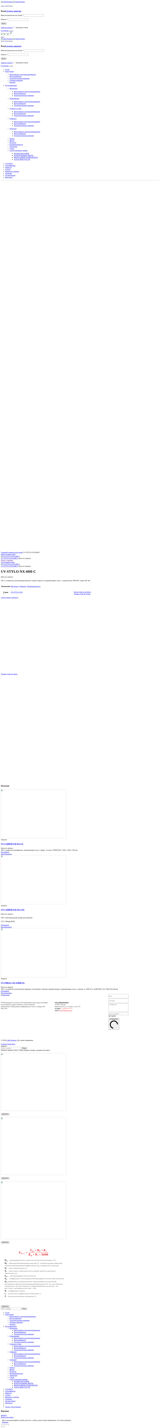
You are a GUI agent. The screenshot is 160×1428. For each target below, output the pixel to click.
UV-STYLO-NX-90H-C (10, 566)
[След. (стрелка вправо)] (4, 1426)
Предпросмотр (6, 854)
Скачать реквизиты (8, 1044)
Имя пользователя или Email (12, 15)
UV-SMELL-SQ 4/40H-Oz (12, 983)
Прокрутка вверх (7, 1417)
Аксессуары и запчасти (82, 592)
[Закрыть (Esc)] (2, 1424)
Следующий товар (8, 562)
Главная (4, 552)
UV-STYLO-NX (17, 592)
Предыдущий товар (8, 554)
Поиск (24, 1048)
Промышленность (33, 586)
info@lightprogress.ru (65, 1010)
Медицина (15, 586)
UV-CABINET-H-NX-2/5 (12, 844)
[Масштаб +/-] (8, 1424)
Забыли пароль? (7, 27)
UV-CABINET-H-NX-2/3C (13, 910)
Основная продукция (15, 552)
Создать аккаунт (13, 11)
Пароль (4, 19)
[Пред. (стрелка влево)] (2, 1426)
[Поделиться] (4, 1424)
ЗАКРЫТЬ (5, 1114)
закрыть (4, 1415)
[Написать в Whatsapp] (134, 1035)
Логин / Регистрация (13, 1407)
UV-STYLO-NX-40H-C (10, 558)
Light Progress (12, 1040)
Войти (4, 23)
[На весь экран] (6, 1424)
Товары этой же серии (82, 594)
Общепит (22, 586)
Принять (5, 1422)
